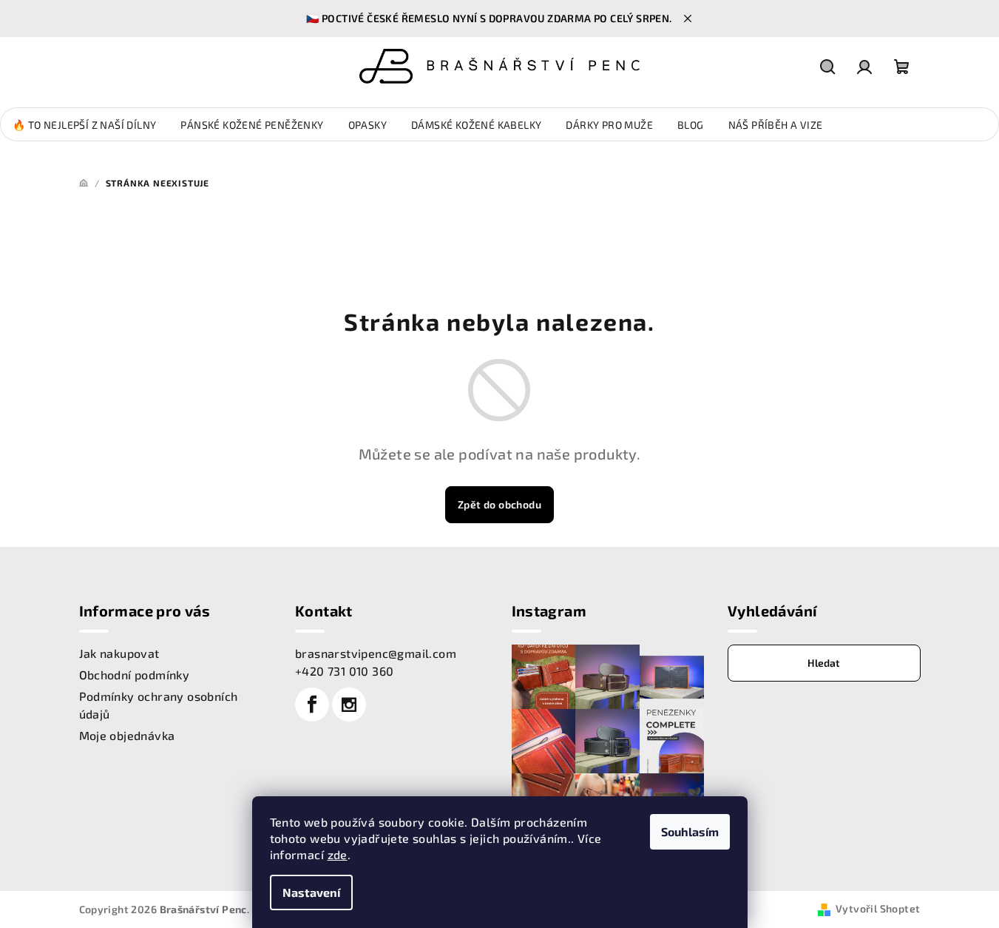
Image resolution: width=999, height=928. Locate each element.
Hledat (823, 662)
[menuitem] (84, 125)
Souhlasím (690, 831)
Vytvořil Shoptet (878, 908)
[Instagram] (349, 704)
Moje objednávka (127, 735)
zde (338, 854)
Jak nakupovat (119, 653)
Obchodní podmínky (134, 675)
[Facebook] (312, 704)
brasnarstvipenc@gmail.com (375, 653)
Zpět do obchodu (499, 504)
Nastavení (311, 892)
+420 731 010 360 (344, 671)
